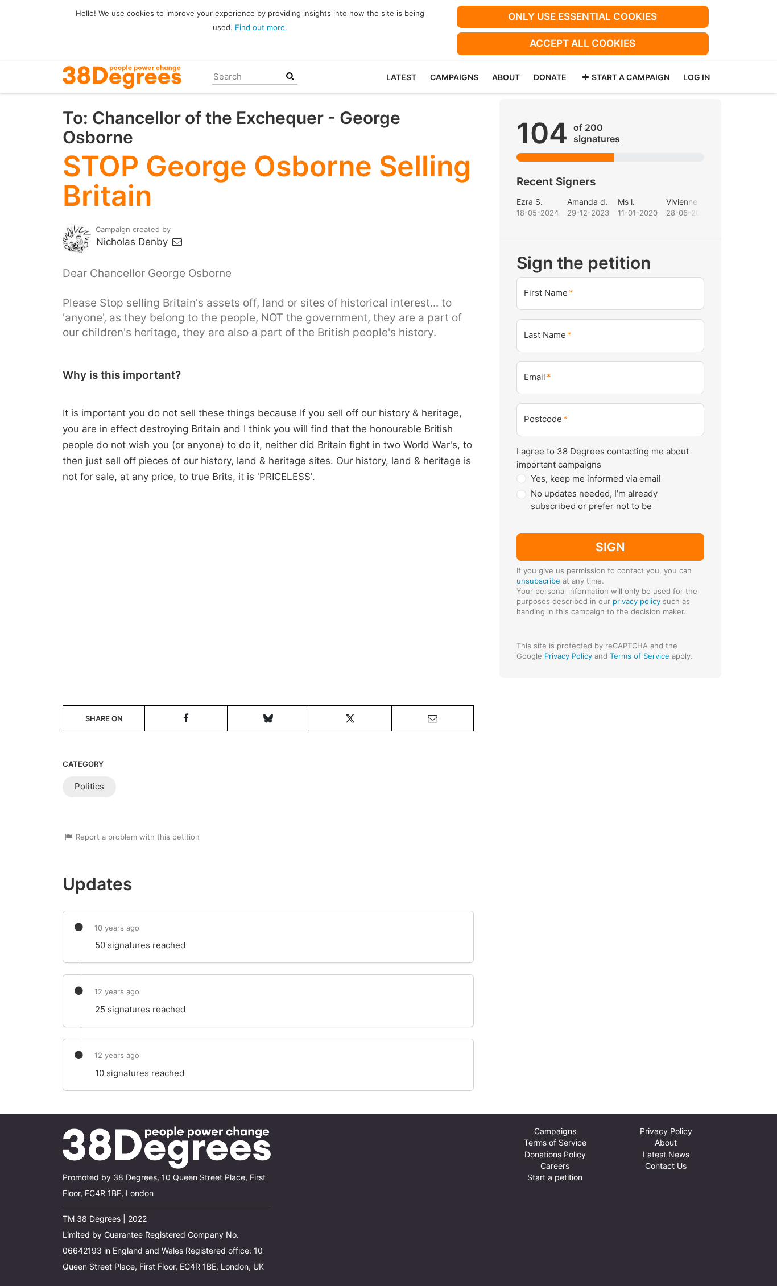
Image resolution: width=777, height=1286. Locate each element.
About (506, 77)
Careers (554, 1166)
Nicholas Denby (133, 241)
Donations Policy (555, 1154)
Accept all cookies (582, 43)
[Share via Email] (432, 718)
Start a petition (554, 1177)
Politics (89, 786)
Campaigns (454, 77)
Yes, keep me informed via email (596, 478)
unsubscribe (538, 580)
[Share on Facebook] (185, 718)
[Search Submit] (290, 76)
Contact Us (666, 1166)
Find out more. (261, 27)
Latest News (666, 1154)
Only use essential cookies (582, 16)
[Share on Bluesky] (268, 718)
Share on (104, 718)
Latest (401, 77)
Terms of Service (639, 655)
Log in (696, 77)
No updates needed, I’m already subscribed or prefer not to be (594, 500)
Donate (550, 77)
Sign (610, 546)
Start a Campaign (630, 77)
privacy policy (636, 601)
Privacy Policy (568, 655)
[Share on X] (350, 718)
